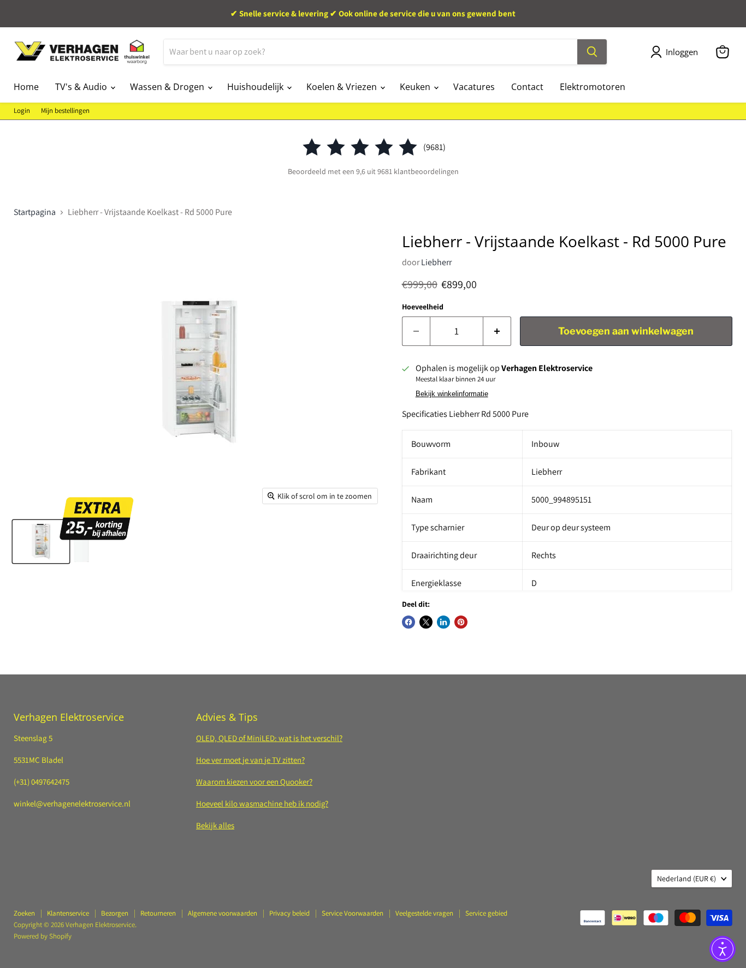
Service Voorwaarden (352, 913)
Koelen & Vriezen (342, 87)
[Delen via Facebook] (408, 622)
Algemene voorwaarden (222, 913)
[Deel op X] (426, 622)
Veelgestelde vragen (424, 913)
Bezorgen (114, 913)
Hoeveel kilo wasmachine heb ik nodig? (262, 803)
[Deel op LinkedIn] (443, 622)
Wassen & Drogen (168, 87)
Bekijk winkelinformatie (452, 394)
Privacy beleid (289, 913)
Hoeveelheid (422, 306)
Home (26, 87)
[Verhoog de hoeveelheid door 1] (497, 331)
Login (22, 111)
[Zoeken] (592, 51)
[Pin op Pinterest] (460, 622)
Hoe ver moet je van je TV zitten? (250, 760)
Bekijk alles (215, 825)
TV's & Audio (82, 87)
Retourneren (158, 913)
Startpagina (35, 212)
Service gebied (486, 913)
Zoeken (24, 913)
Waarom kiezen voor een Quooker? (254, 781)
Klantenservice (68, 913)
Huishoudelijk (256, 87)
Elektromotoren (592, 87)
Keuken (416, 87)
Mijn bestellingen (65, 111)
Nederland (686, 878)
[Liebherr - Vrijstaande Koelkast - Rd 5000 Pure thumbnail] (41, 541)
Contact (527, 87)
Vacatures (474, 87)
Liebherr (436, 262)
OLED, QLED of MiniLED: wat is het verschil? (269, 738)
